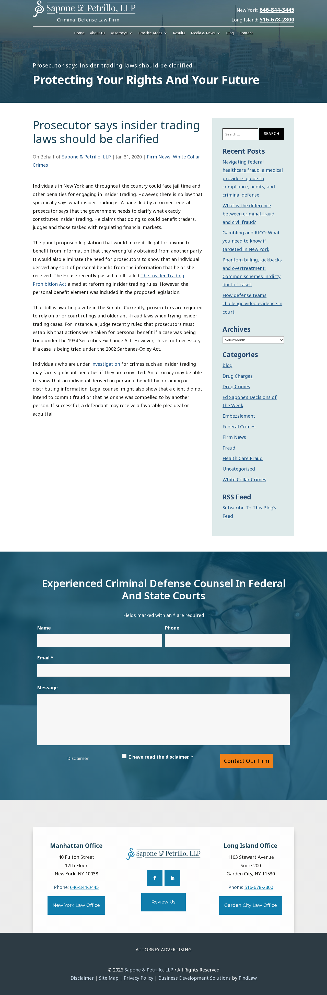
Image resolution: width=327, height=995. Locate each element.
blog (227, 365)
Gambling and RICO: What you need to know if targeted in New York (251, 241)
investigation (105, 364)
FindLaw (248, 978)
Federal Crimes (239, 427)
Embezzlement (239, 416)
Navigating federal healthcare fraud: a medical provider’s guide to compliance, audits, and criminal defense (253, 178)
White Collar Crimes (244, 479)
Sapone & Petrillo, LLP (86, 157)
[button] (322, 958)
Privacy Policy (138, 978)
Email (45, 658)
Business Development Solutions (194, 978)
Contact (246, 33)
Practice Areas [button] (150, 33)
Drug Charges (238, 376)
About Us (97, 33)
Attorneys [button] (119, 33)
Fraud (229, 448)
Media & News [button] (203, 33)
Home (79, 33)
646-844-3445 (277, 9)
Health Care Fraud (243, 458)
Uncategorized (239, 469)
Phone (172, 628)
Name (44, 628)
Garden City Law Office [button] (250, 905)
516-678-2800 (277, 19)
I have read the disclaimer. (161, 757)
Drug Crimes (236, 386)
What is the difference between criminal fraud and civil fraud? (248, 213)
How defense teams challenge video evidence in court (252, 303)
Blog (230, 33)
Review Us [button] (163, 902)
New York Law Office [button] (76, 905)
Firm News (158, 157)
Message (47, 687)
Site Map (109, 978)
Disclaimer (78, 758)
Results (179, 33)
